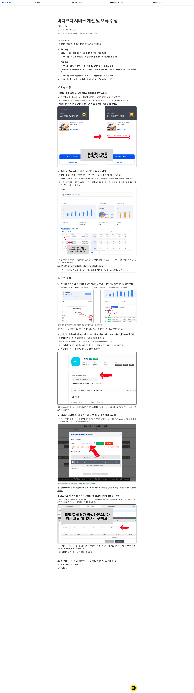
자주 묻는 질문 (157, 3)
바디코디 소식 (77, 3)
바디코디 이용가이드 (117, 3)
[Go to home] (7, 2)
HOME (37, 3)
